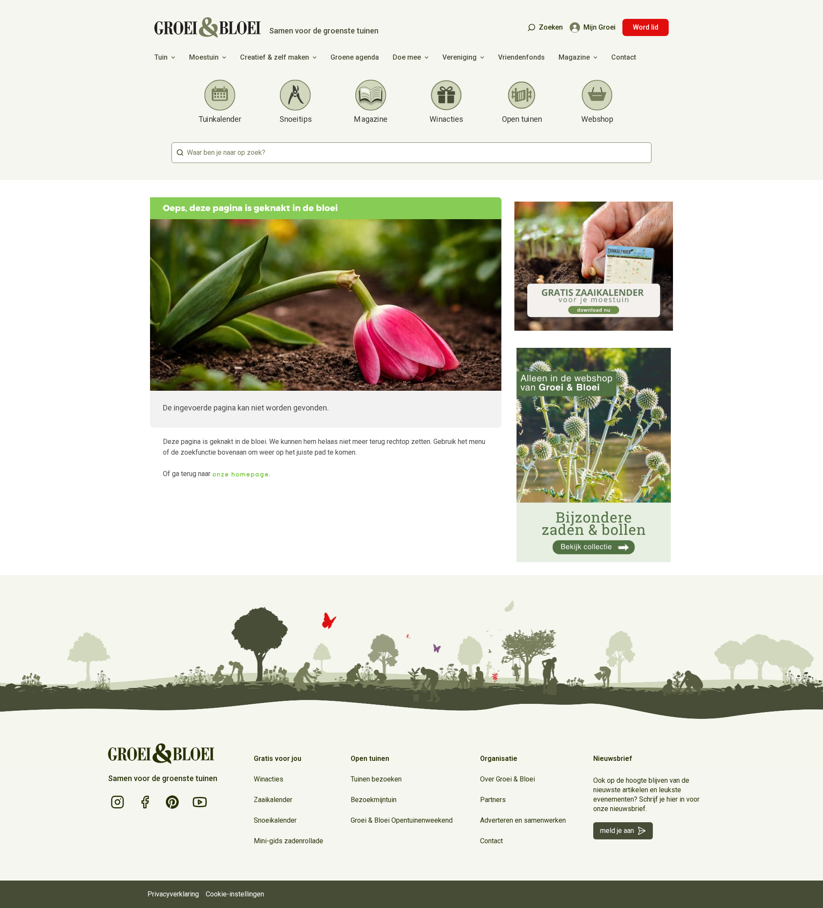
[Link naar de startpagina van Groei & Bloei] (161, 753)
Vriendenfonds (521, 57)
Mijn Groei (599, 27)
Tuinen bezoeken (376, 779)
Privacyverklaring (173, 894)
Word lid (645, 27)
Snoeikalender (275, 820)
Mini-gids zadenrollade (288, 841)
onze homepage (240, 474)
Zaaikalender (273, 800)
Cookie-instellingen (235, 894)
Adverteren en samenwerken (523, 820)
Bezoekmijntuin (373, 800)
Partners (493, 800)
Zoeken (551, 27)
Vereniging (459, 57)
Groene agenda (354, 57)
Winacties (268, 779)
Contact (623, 57)
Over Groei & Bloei (507, 779)
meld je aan (617, 831)
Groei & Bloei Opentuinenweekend (402, 820)
